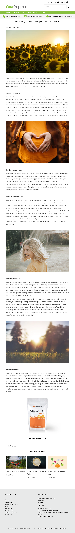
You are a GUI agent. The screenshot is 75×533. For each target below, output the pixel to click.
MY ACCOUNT (52, 2)
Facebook (41, 500)
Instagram (41, 502)
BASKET (62, 2)
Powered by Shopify (60, 528)
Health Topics (19, 13)
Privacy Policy (9, 510)
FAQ (6, 506)
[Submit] (67, 6)
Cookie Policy (9, 514)
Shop (8, 13)
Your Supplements (25, 528)
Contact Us (8, 502)
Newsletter (8, 508)
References (12, 446)
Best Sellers (32, 13)
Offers (43, 13)
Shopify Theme (37, 528)
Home (7, 500)
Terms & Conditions (11, 512)
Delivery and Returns (11, 504)
